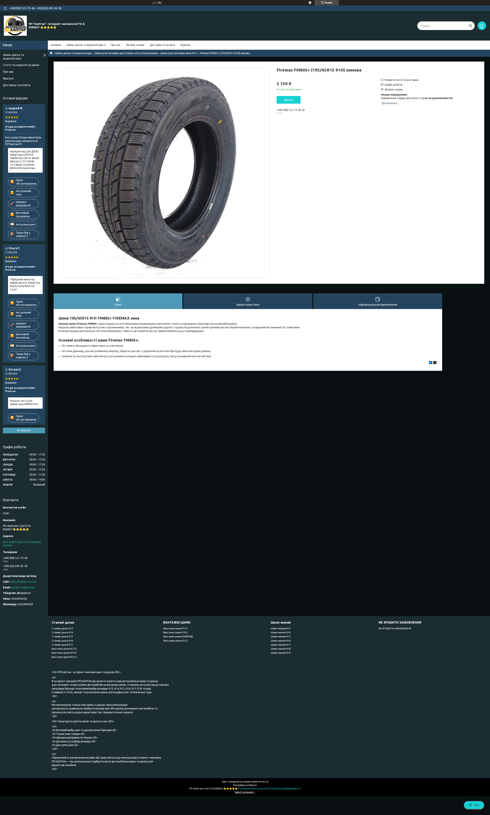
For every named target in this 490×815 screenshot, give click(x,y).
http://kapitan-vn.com (23, 581)
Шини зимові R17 (281, 644)
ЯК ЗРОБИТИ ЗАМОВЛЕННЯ (395, 628)
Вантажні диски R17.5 (64, 648)
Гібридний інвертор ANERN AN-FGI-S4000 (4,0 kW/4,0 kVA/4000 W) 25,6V (25, 284)
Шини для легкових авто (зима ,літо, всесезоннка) (126, 53)
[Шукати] (470, 25)
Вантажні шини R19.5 (175, 632)
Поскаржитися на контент (254, 788)
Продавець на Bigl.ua (245, 785)
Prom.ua (263, 781)
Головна (56, 44)
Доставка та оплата (162, 44)
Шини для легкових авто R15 (178, 53)
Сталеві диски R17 (62, 644)
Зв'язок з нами (135, 44)
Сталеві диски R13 (62, 628)
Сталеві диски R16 (62, 640)
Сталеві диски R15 (62, 636)
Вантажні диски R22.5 (64, 657)
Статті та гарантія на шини (21, 65)
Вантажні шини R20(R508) (178, 636)
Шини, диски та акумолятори (85, 44)
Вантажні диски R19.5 (64, 652)
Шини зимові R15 (281, 636)
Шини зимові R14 (281, 632)
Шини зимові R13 (281, 628)
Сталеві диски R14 (62, 632)
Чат (476, 805)
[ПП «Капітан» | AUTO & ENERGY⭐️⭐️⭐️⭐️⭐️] (15, 25)
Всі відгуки (24, 430)
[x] (434, 363)
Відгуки (185, 44)
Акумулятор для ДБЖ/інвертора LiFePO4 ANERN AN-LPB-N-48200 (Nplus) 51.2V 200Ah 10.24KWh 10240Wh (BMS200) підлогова (24, 160)
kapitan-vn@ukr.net (22, 587)
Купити (288, 99)
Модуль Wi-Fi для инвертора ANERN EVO (24, 402)
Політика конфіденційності (286, 788)
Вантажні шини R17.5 (175, 628)
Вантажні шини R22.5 (175, 640)
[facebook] (430, 363)
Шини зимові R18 (281, 648)
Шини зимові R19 (281, 652)
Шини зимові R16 (281, 640)
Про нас (115, 44)
